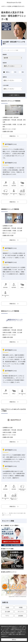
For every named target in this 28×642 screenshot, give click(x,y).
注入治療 (7, 611)
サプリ (7, 616)
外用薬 (20, 607)
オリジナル (21, 611)
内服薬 (7, 607)
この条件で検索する (14, 95)
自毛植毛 (20, 616)
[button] (25, 331)
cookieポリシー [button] (5, 636)
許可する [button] (14, 639)
